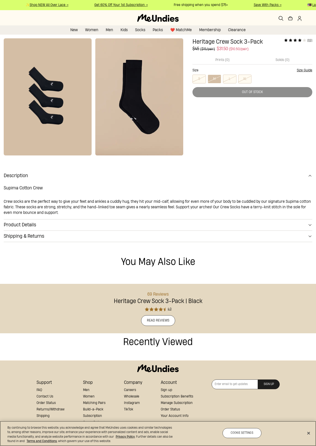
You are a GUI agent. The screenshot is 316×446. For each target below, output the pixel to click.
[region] (158, 433)
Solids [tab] (282, 60)
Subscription (92, 416)
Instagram (132, 403)
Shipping (43, 416)
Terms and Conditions (42, 441)
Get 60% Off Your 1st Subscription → (119, 5)
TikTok (128, 409)
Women (91, 30)
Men (109, 30)
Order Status (46, 403)
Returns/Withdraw (51, 409)
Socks (140, 30)
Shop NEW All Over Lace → (47, 5)
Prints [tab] (222, 60)
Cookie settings (242, 432)
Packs (158, 30)
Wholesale (131, 396)
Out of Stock (252, 92)
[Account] (299, 18)
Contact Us (45, 396)
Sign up (166, 390)
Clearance (237, 30)
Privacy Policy (125, 436)
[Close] (309, 433)
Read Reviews (158, 320)
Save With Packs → (265, 5)
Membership (210, 30)
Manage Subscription (177, 403)
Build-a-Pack (93, 409)
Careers (130, 390)
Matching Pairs (94, 403)
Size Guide (304, 70)
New (74, 30)
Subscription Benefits (177, 396)
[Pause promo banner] (310, 4)
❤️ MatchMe (181, 30)
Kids (124, 30)
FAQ (39, 390)
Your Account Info (175, 416)
